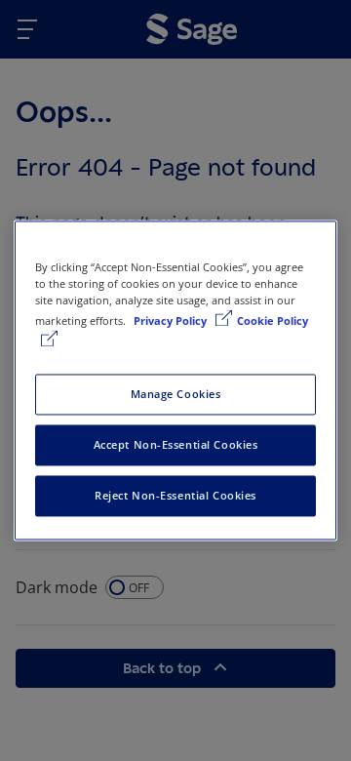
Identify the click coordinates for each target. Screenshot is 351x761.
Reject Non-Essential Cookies (175, 496)
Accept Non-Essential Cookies (176, 445)
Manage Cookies (176, 394)
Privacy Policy (172, 321)
